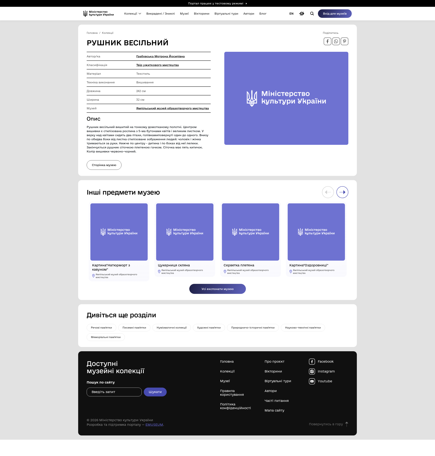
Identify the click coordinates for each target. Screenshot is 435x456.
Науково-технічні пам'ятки (303, 327)
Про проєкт (274, 361)
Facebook (326, 361)
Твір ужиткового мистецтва (157, 65)
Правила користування (232, 392)
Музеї (225, 381)
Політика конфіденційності (235, 406)
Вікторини (273, 371)
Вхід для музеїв (335, 13)
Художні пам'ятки (209, 327)
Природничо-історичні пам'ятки (253, 327)
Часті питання (277, 401)
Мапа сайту (274, 410)
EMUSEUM (154, 424)
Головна (227, 361)
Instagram (326, 371)
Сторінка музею (104, 165)
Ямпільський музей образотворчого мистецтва (172, 108)
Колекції (227, 371)
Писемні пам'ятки (134, 327)
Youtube (325, 381)
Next (342, 192)
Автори (271, 391)
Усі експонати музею (218, 288)
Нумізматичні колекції (172, 327)
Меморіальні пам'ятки (106, 337)
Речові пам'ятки (101, 327)
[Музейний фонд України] (100, 13)
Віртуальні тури (278, 381)
